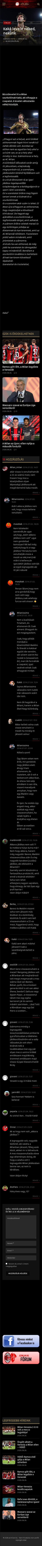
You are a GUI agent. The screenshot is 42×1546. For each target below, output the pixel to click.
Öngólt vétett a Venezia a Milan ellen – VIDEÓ (28, 1445)
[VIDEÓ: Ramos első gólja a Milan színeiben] (8, 1459)
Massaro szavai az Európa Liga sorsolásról (26, 1514)
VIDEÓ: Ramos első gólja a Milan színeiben (26, 1459)
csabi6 (18, 720)
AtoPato (14, 1187)
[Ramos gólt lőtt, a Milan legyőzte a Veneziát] (21, 351)
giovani (13, 1022)
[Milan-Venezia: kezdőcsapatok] (8, 1489)
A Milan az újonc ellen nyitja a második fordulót (18, 445)
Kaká (19, 682)
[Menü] (3, 4)
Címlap (7, 23)
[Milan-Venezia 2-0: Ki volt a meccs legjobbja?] (8, 1430)
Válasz (35, 492)
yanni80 (16, 1092)
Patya (13, 39)
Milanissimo (18, 499)
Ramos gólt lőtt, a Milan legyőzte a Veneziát (26, 1474)
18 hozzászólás (12, 41)
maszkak (17, 524)
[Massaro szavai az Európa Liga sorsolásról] (21, 389)
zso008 (13, 965)
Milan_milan (16, 467)
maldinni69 (15, 840)
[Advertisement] (21, 68)
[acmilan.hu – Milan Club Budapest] (22, 4)
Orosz (13, 1127)
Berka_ (13, 904)
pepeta (13, 1111)
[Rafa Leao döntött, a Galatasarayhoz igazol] (8, 1502)
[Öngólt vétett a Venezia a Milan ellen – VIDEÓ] (8, 1445)
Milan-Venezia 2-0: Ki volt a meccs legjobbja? (27, 1430)
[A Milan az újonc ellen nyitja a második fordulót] (21, 428)
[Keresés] (38, 4)
